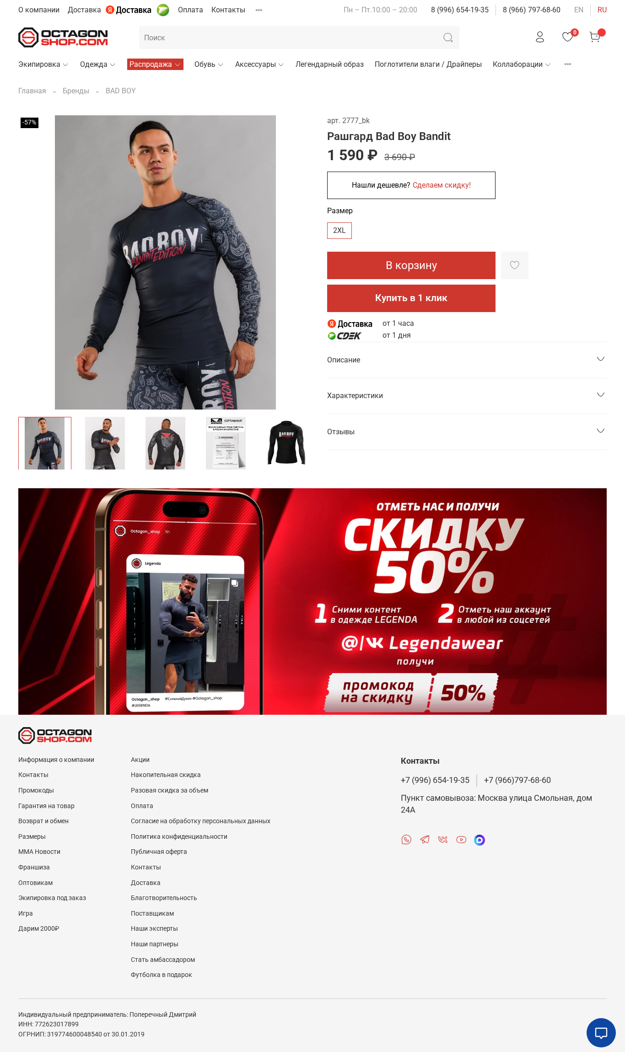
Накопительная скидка (166, 775)
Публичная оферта (159, 852)
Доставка (84, 9)
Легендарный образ (330, 64)
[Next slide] (298, 262)
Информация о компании (56, 760)
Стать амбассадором (163, 960)
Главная (32, 90)
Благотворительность (164, 898)
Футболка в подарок (161, 975)
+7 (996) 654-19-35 (435, 780)
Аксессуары (255, 64)
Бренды (76, 90)
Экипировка (39, 64)
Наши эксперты (154, 929)
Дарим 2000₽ (38, 929)
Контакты (228, 9)
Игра (25, 913)
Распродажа (150, 64)
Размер (340, 210)
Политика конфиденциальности (179, 837)
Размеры (32, 837)
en (578, 9)
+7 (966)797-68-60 (517, 780)
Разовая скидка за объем (169, 790)
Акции (140, 760)
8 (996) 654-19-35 (460, 9)
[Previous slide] (33, 262)
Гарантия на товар (46, 806)
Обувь (205, 64)
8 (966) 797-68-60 (531, 9)
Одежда (94, 64)
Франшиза (34, 867)
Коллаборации (518, 64)
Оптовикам (35, 883)
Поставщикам (152, 913)
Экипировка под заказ (52, 898)
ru (602, 9)
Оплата (190, 9)
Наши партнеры (154, 944)
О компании (38, 9)
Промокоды (36, 790)
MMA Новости (39, 852)
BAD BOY (121, 90)
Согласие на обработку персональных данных (200, 821)
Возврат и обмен (43, 821)
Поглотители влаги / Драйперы (428, 64)
